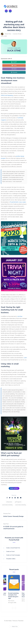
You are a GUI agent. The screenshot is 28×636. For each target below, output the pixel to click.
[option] (14, 589)
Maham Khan (8, 34)
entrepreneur (9, 502)
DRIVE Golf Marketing (7, 95)
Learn (25, 358)
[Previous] (13, 608)
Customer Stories (17, 34)
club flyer (19, 316)
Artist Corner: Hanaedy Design (13, 516)
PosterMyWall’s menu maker (18, 202)
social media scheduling (20, 505)
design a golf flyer (14, 488)
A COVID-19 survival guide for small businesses (13, 527)
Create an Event (10, 551)
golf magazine (18, 502)
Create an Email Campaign (13, 555)
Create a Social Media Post (13, 548)
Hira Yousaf (11, 600)
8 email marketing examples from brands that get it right (13, 595)
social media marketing (7, 505)
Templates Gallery (10, 558)
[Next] (15, 608)
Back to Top (15, 626)
